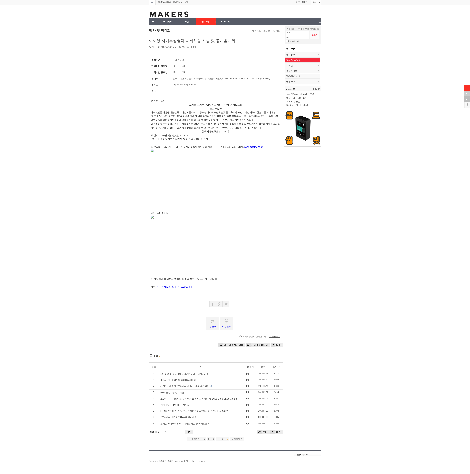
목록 (278, 344)
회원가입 (290, 29)
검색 (189, 432)
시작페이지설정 (181, 2)
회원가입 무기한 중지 (296, 98)
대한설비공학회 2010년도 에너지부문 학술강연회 (184, 386)
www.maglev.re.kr (253, 147)
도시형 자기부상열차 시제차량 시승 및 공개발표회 (192, 41)
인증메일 (315, 29)
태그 (278, 432)
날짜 (263, 366)
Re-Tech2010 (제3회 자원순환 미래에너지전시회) (184, 374)
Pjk (153, 47)
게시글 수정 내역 (259, 344)
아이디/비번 (304, 29)
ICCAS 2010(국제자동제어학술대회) (178, 380)
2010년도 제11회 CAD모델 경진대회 (178, 417)
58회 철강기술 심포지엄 (172, 392)
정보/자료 (261, 30)
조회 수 (276, 366)
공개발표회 (261, 336)
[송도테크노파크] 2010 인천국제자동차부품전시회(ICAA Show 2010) (194, 411)
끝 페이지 (236, 439)
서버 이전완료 (293, 101)
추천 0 (212, 326)
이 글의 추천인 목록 (233, 344)
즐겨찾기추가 (165, 2)
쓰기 (264, 432)
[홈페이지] (152, 2)
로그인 (298, 2)
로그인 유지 (294, 41)
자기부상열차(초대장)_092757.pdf (174, 286)
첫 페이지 (195, 439)
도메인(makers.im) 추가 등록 (300, 94)
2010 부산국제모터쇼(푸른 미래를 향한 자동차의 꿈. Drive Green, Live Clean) (198, 399)
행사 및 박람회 (275, 30)
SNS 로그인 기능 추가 (297, 105)
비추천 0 (226, 326)
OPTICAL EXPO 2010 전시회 (174, 405)
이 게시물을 (274, 336)
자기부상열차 (249, 336)
